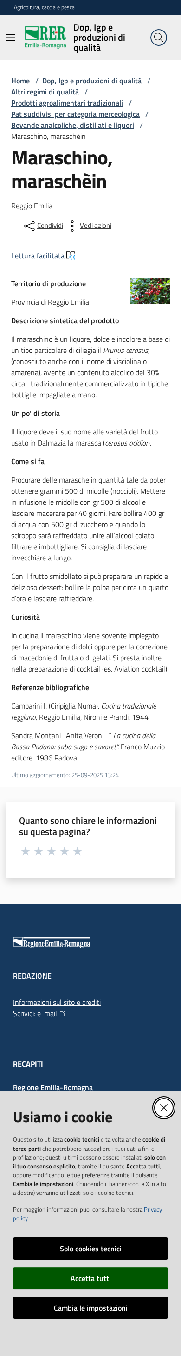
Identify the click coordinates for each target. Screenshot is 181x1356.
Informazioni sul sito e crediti (57, 1002)
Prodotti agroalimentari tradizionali (67, 102)
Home (20, 80)
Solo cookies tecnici (91, 1248)
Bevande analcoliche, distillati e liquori (72, 125)
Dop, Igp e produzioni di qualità (92, 80)
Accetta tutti (91, 1278)
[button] (158, 37)
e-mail (47, 1013)
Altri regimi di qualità (45, 91)
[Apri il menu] (10, 37)
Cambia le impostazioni (91, 1307)
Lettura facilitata (38, 255)
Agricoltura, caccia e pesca (44, 7)
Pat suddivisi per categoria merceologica (75, 113)
